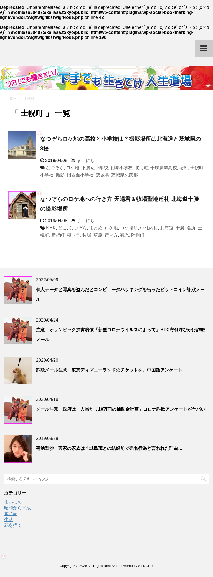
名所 (191, 228)
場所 (183, 167)
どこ (62, 228)
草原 (97, 235)
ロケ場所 (129, 228)
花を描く (13, 525)
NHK (51, 228)
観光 (124, 235)
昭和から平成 (17, 507)
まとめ (95, 228)
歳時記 (10, 513)
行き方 (111, 235)
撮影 (60, 175)
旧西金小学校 (80, 175)
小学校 (47, 175)
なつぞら (55, 167)
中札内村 (149, 228)
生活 (8, 519)
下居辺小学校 (95, 167)
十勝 (180, 228)
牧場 (86, 235)
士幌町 (197, 167)
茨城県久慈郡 (124, 175)
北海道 (141, 167)
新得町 (58, 235)
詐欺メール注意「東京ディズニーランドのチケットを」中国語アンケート (109, 370)
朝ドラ (73, 235)
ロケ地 (72, 167)
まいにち (86, 160)
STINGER (145, 566)
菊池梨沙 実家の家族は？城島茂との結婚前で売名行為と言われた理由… (109, 448)
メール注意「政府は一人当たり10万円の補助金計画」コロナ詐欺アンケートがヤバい (120, 409)
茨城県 (102, 175)
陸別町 (137, 235)
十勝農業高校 (163, 167)
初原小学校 (121, 167)
